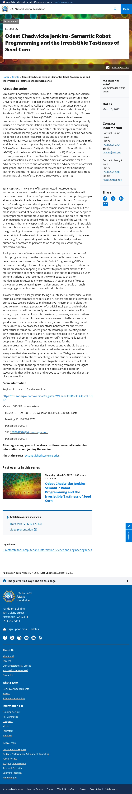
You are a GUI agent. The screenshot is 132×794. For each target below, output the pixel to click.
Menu (126, 8)
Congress (8, 721)
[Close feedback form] (129, 526)
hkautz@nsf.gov (112, 179)
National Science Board (15, 670)
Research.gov (10, 777)
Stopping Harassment (14, 763)
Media (6, 726)
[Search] (115, 9)
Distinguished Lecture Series (42, 455)
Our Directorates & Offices (17, 665)
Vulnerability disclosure (13, 789)
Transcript (26, 524)
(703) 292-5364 (111, 145)
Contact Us (8, 675)
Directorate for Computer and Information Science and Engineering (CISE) (47, 550)
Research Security (12, 768)
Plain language (111, 789)
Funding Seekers (11, 711)
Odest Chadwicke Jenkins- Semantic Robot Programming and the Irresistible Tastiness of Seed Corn (68, 492)
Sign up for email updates (23, 629)
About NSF (8, 656)
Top (126, 560)
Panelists (7, 735)
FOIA (59, 789)
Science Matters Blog (14, 698)
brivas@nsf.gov (112, 152)
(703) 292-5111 (11, 621)
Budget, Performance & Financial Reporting (26, 753)
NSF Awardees (10, 716)
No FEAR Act (69, 789)
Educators (8, 730)
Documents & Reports (14, 749)
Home (6, 76)
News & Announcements (16, 688)
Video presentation (21, 529)
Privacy (50, 789)
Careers (7, 660)
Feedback (128, 535)
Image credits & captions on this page (32, 581)
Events (15, 76)
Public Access (10, 758)
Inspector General (35, 789)
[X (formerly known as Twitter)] (12, 637)
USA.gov (82, 789)
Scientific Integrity (12, 772)
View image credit (120, 67)
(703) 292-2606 (111, 172)
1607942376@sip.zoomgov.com (29, 432)
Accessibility (95, 789)
